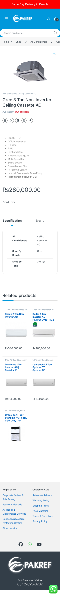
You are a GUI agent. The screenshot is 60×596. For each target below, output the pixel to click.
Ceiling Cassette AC (27, 93)
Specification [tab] (12, 220)
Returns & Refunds (42, 495)
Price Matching (40, 510)
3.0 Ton (41, 261)
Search (55, 33)
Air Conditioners (38, 41)
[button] (54, 54)
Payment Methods (12, 504)
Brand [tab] (40, 220)
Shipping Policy (40, 505)
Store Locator (9, 528)
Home (5, 41)
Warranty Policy (40, 500)
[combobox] (25, 33)
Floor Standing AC (15, 411)
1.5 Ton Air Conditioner (42, 360)
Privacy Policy (40, 521)
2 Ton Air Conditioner (14, 309)
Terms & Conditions (42, 516)
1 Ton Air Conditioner (41, 309)
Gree (13, 202)
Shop (18, 41)
